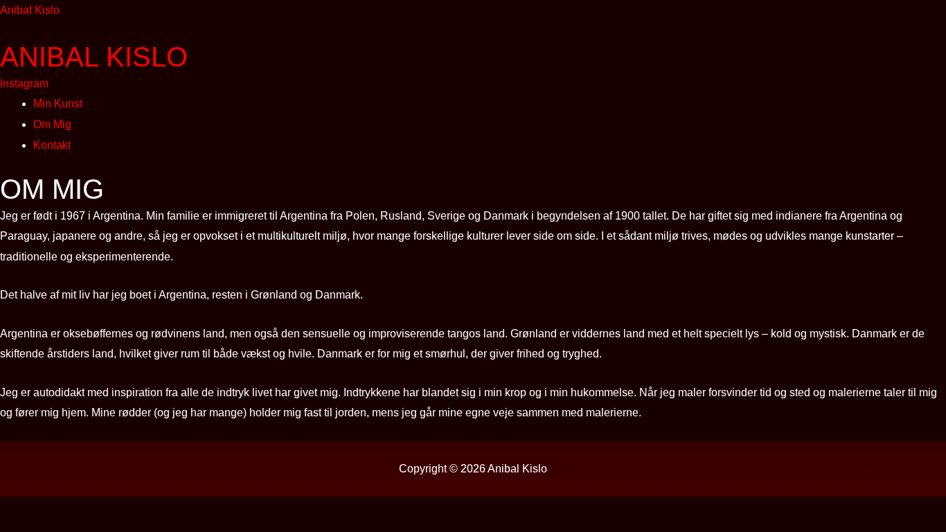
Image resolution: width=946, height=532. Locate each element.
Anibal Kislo (30, 10)
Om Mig (52, 124)
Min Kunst (57, 103)
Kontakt (52, 145)
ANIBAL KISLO (94, 57)
